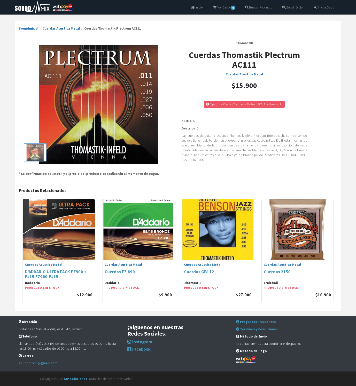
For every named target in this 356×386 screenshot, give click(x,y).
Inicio (199, 7)
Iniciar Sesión (326, 7)
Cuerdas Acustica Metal (61, 28)
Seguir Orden (295, 7)
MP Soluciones (75, 379)
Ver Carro (225, 7)
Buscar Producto (260, 7)
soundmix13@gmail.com (38, 363)
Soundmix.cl (28, 28)
